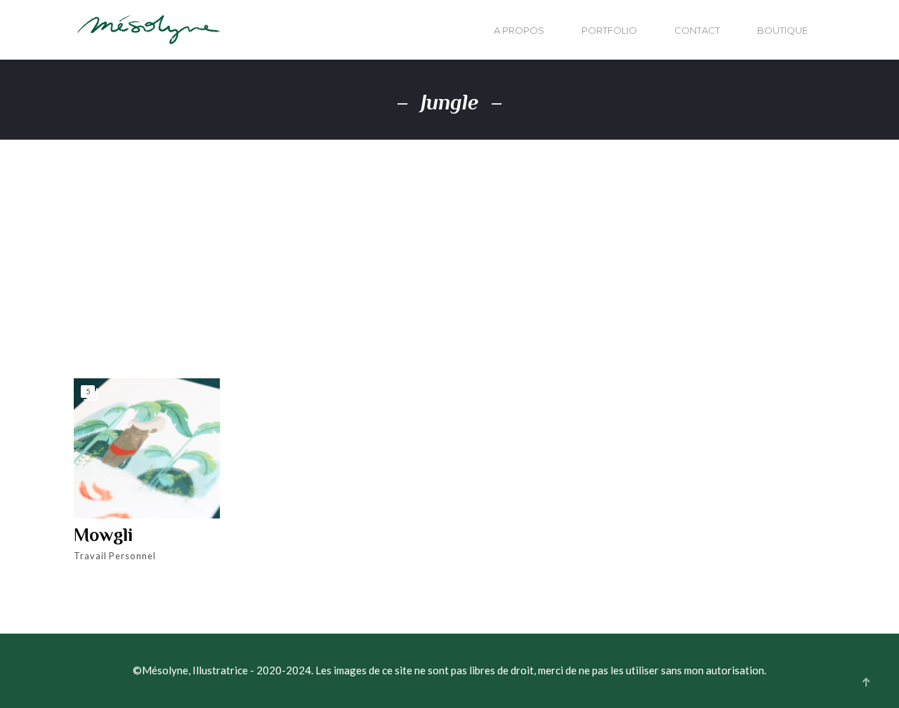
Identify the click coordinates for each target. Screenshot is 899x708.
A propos (519, 30)
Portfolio (609, 30)
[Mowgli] (147, 448)
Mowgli (103, 535)
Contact (697, 30)
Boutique (782, 30)
